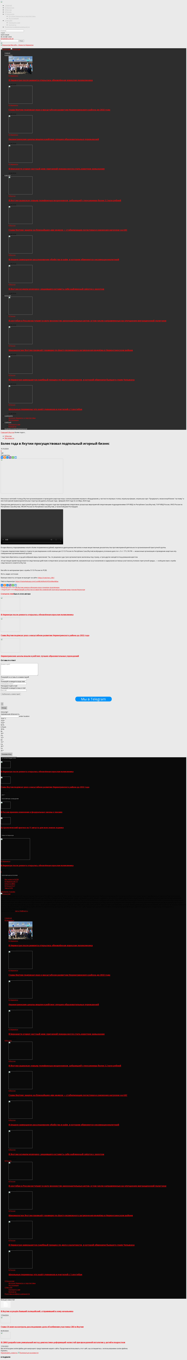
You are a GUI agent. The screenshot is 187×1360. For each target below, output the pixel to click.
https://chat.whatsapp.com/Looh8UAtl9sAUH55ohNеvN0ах (36, 581)
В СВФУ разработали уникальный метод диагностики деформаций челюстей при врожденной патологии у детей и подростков (63, 1342)
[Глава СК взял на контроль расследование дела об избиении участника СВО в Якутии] (6, 1323)
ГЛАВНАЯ (8, 5)
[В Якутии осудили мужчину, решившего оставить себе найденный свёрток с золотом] (20, 282)
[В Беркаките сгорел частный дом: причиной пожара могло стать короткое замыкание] (20, 162)
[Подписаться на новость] (28, 1353)
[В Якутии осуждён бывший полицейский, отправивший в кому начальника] (6, 1307)
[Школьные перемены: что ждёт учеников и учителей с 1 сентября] (20, 403)
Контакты (12, 25)
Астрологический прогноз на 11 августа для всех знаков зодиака (32, 827)
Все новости (9, 438)
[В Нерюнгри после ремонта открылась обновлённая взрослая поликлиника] (20, 73)
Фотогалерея (14, 18)
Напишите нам (14, 23)
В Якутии (8, 10)
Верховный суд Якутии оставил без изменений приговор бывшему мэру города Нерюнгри (50, 590)
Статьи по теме (7, 594)
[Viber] (10, 457)
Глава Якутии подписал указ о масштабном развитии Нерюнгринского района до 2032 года (59, 109)
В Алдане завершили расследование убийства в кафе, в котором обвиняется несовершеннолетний (64, 259)
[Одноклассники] (1, 2)
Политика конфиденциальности (17, 27)
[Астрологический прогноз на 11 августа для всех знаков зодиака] (6, 823)
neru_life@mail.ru (21, 911)
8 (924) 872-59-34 (7, 39)
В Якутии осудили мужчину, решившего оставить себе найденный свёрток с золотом (56, 289)
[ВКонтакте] (2, 457)
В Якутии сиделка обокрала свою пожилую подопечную (37, 587)
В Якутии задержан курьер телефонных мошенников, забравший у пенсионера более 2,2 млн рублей (65, 200)
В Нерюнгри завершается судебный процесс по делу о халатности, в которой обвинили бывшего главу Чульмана (72, 379)
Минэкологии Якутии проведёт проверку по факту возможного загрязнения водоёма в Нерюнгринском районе (71, 350)
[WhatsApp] (13, 457)
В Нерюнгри (9, 8)
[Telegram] (15, 457)
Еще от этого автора (22, 594)
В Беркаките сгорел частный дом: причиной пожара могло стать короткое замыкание (57, 168)
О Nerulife (8, 20)
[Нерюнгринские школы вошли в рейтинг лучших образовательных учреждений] (20, 133)
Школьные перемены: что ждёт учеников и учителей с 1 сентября (45, 409)
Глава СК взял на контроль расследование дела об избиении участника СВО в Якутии (42, 1327)
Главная (4, 432)
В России (8, 12)
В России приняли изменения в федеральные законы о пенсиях (31, 812)
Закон (9, 888)
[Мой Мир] (7, 457)
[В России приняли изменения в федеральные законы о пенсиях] (6, 808)
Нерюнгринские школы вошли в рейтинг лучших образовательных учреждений (54, 139)
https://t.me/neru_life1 (46, 578)
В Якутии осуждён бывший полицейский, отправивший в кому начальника (37, 1311)
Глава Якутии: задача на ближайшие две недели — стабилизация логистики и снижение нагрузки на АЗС (68, 230)
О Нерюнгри (9, 14)
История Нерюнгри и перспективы (22, 16)
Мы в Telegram (93, 699)
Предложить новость (9, 1353)
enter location (24, 716)
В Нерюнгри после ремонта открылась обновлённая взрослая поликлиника (51, 80)
